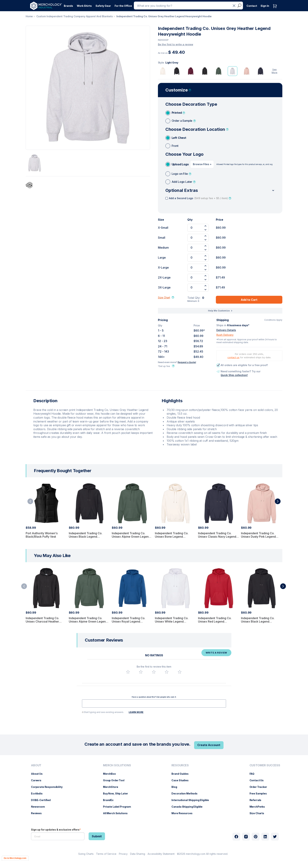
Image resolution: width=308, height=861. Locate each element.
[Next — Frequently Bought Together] (278, 501)
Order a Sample (182, 120)
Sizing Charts (86, 853)
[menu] (47, 791)
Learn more (136, 712)
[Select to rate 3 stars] (154, 672)
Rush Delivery (224, 334)
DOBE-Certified (43, 800)
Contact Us (258, 780)
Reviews (38, 813)
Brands (68, 5)
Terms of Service (106, 853)
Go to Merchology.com (15, 858)
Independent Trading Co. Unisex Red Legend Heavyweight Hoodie (215, 621)
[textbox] (154, 703)
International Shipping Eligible (192, 800)
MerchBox (111, 773)
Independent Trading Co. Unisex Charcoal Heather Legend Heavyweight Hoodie (45, 621)
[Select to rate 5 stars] (179, 672)
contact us (233, 357)
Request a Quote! (187, 362)
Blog (176, 786)
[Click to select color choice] (163, 71)
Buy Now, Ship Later (117, 793)
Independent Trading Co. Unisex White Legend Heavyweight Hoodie (171, 621)
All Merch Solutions (117, 813)
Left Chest (179, 138)
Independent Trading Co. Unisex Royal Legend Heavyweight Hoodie (128, 621)
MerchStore (112, 786)
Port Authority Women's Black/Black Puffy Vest (42, 534)
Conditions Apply (273, 320)
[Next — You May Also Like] (283, 586)
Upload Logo (180, 164)
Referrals (257, 800)
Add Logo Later (182, 181)
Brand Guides (181, 773)
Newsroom (40, 806)
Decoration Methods (186, 793)
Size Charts (258, 813)
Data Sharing (137, 853)
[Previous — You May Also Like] (24, 586)
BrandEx (110, 800)
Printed (177, 112)
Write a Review (216, 652)
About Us (39, 773)
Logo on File (180, 173)
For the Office (123, 5)
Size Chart (164, 297)
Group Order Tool (115, 780)
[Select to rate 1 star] (128, 672)
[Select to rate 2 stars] (141, 672)
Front (175, 146)
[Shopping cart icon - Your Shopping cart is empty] (276, 9)
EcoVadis (39, 793)
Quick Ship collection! (234, 375)
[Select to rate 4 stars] (166, 672)
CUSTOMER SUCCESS (265, 765)
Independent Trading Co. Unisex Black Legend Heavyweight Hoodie (85, 536)
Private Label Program (119, 806)
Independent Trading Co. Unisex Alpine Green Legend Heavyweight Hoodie (131, 536)
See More (274, 71)
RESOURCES (180, 765)
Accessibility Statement (161, 853)
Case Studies (181, 780)
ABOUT (36, 765)
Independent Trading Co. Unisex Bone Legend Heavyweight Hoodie (171, 536)
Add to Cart (249, 299)
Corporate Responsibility (49, 786)
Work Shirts (84, 5)
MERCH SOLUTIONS (117, 765)
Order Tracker (260, 786)
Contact (252, 5)
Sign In (265, 5)
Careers (38, 780)
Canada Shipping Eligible (188, 806)
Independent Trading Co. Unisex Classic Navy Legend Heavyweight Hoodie (217, 536)
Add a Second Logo (198, 198)
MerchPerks (259, 806)
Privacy (123, 853)
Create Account (208, 745)
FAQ (254, 773)
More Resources (183, 813)
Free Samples (260, 793)
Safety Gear (103, 5)
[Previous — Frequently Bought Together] (30, 501)
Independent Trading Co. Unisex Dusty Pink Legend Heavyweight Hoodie (258, 536)
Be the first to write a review (175, 44)
